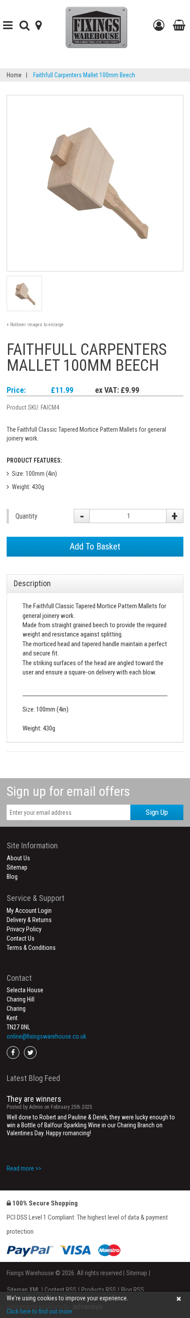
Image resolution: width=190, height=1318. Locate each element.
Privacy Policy (24, 929)
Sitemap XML (23, 1289)
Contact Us (20, 938)
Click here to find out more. (40, 1311)
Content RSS (60, 1289)
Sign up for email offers (68, 791)
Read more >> (24, 1168)
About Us (18, 858)
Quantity (26, 516)
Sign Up (157, 812)
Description (32, 583)
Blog (12, 876)
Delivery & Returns (29, 919)
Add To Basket (95, 546)
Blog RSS (132, 1289)
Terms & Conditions (31, 947)
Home (14, 75)
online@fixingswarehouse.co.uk (46, 1036)
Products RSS (98, 1289)
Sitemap (17, 867)
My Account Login (29, 910)
